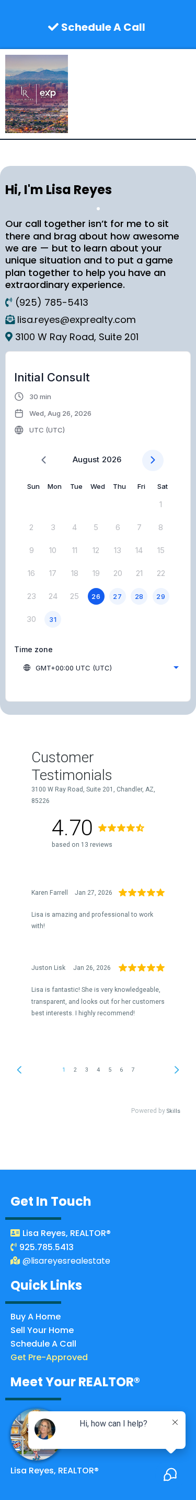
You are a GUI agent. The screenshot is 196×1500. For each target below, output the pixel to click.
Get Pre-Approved (49, 1357)
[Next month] (153, 460)
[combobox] (100, 667)
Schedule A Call (43, 1344)
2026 (111, 459)
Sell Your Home (42, 1330)
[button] (186, 94)
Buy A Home (35, 1317)
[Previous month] (43, 460)
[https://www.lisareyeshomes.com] (36, 94)
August (86, 459)
